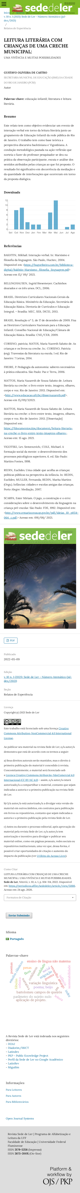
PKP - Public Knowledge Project (28, 1055)
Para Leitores (14, 1089)
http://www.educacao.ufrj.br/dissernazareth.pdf (35, 395)
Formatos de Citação (19, 897)
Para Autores (13, 1095)
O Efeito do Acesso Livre (51, 856)
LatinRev (13, 1063)
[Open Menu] (4, 4)
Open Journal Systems (20, 1118)
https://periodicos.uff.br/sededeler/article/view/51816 (42, 886)
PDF (12, 640)
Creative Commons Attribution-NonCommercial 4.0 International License (37, 733)
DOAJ (11, 1044)
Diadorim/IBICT (18, 1048)
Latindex (13, 1051)
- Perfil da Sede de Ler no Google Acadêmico (34, 1059)
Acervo (20, 12)
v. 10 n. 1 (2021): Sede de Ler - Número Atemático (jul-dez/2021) (35, 18)
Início (7, 12)
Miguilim (13, 1067)
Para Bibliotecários (17, 1101)
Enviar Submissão (19, 915)
